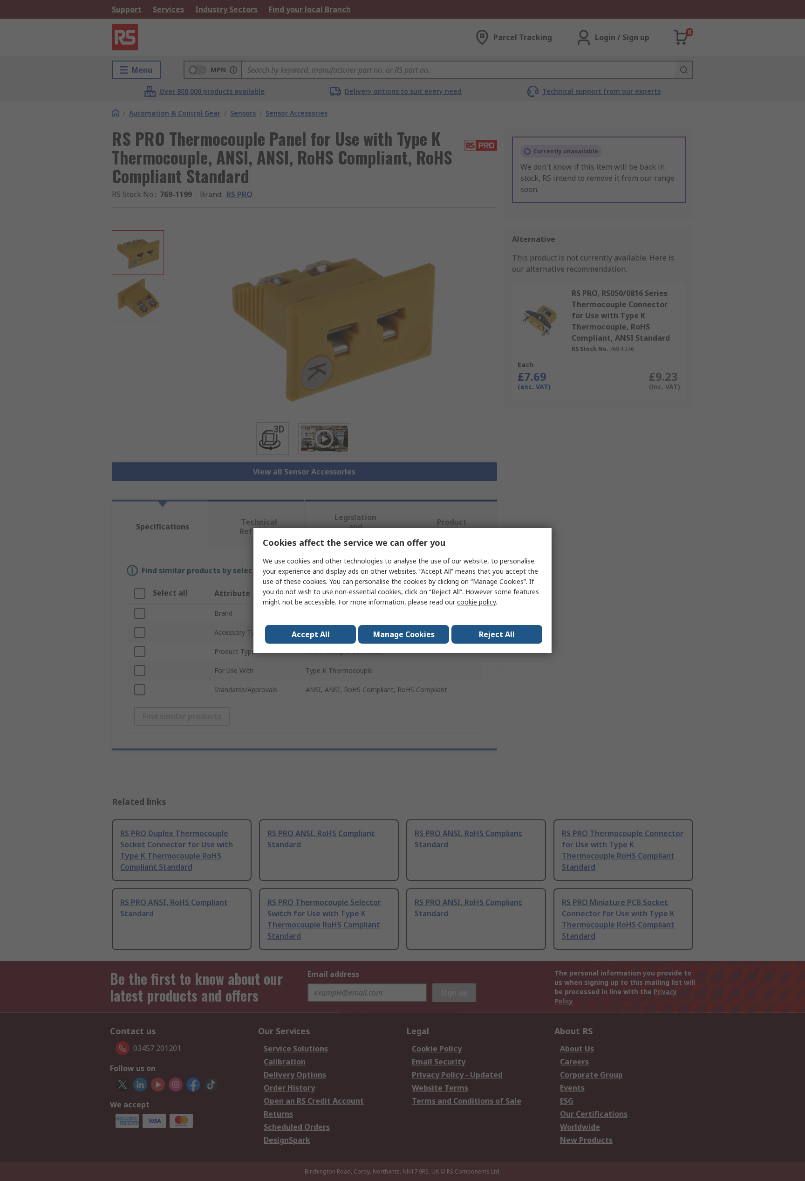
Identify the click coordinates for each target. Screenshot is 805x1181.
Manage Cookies (404, 634)
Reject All (497, 634)
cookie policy (476, 601)
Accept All (311, 634)
